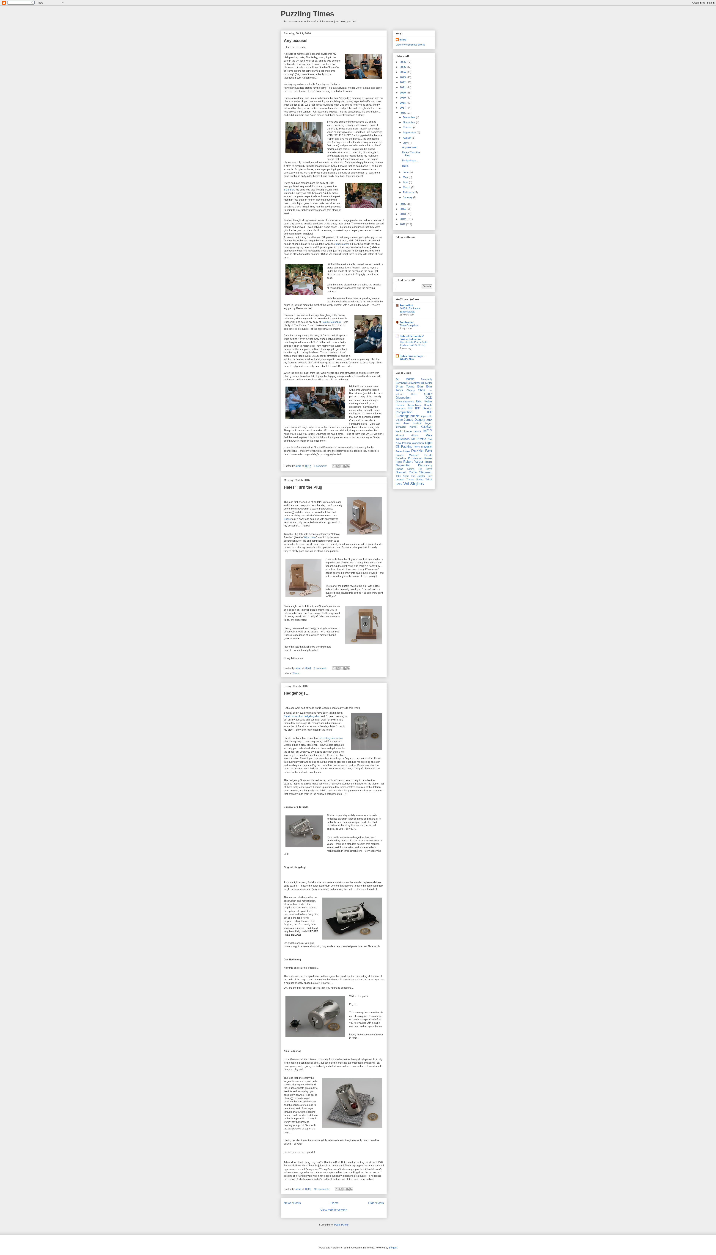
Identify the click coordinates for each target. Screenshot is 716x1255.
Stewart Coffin (406, 472)
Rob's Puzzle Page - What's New (412, 357)
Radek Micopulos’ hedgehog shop (302, 716)
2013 (403, 213)
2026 (403, 61)
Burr (420, 386)
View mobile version (333, 1210)
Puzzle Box (421, 450)
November (409, 122)
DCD (428, 397)
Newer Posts (292, 1203)
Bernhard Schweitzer (408, 382)
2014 (403, 208)
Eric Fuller (424, 401)
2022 (403, 82)
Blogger (393, 1247)
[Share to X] (341, 466)
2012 (403, 219)
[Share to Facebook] (345, 466)
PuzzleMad (406, 305)
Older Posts (376, 1203)
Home (335, 1203)
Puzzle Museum (407, 455)
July (405, 142)
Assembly (426, 379)
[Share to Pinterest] (348, 466)
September (410, 132)
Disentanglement (405, 401)
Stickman (425, 472)
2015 (403, 203)
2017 (403, 107)
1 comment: (321, 466)
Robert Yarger (413, 461)
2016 (403, 112)
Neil (430, 439)
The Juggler (418, 476)
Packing (406, 446)
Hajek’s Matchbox (331, 322)
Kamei (413, 426)
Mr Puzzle (418, 439)
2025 (403, 66)
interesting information (331, 738)
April (406, 182)
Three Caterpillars (409, 325)
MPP (427, 431)
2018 (403, 102)
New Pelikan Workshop (410, 442)
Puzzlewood (415, 458)
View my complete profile (410, 44)
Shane (287, 519)
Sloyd (429, 468)
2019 (403, 97)
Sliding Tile (414, 469)
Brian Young (405, 386)
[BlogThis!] (338, 466)
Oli (398, 446)
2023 (403, 77)
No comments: (322, 1189)
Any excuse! (295, 40)
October (408, 127)
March (407, 187)
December (409, 117)
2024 (403, 72)
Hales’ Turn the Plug (303, 487)
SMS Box (289, 189)
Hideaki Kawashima (408, 405)
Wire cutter (310, 537)
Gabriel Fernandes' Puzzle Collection (412, 337)
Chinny (410, 390)
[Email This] (334, 466)
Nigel (428, 443)
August (407, 137)
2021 (403, 87)
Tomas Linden (414, 479)
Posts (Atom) (341, 1224)
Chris (421, 390)
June (406, 172)
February (408, 192)
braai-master (342, 244)
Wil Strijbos (413, 483)
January (408, 197)
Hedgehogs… (297, 693)
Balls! (405, 165)
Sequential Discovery (414, 465)
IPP (409, 408)
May (406, 177)
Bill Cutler (426, 382)
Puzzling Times (307, 14)
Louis (417, 431)
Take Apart (402, 476)
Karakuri (426, 426)
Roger (428, 461)
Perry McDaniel (423, 446)
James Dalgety (414, 419)
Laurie (408, 431)
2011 (403, 224)
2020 (403, 92)
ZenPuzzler (407, 322)
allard (402, 39)
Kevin (399, 431)
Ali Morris (405, 379)
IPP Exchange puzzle (414, 414)
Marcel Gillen (407, 435)
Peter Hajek (403, 451)
